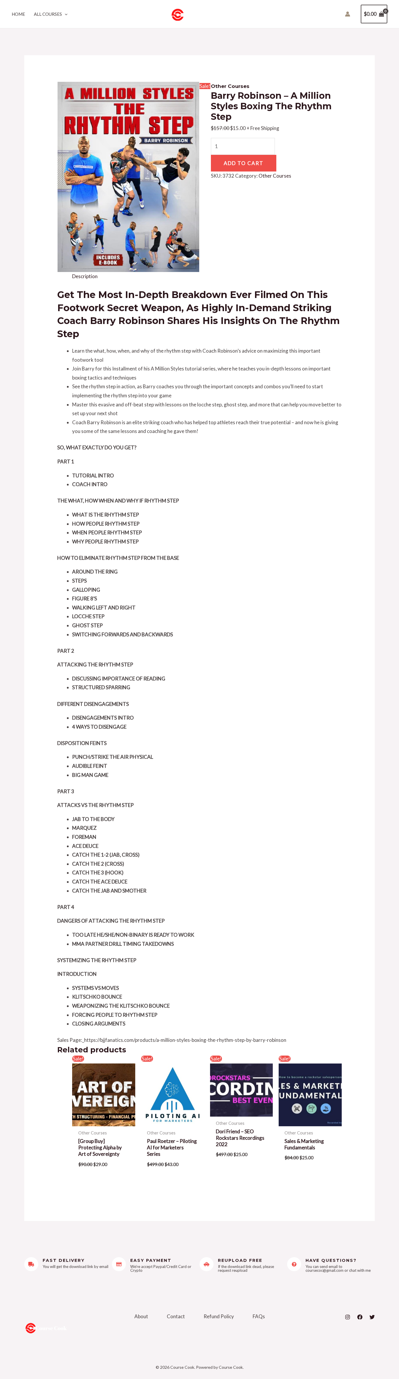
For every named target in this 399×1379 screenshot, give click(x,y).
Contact (176, 1316)
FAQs (259, 1316)
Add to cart (243, 163)
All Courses (48, 14)
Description (85, 276)
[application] (64, 14)
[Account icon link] (347, 14)
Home (18, 14)
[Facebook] (359, 1317)
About (141, 1316)
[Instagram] (347, 1317)
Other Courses (230, 86)
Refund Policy (219, 1316)
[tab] (85, 276)
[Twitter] (372, 1317)
